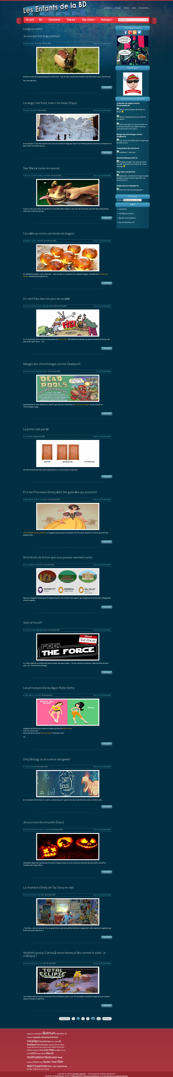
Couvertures (44, 1041)
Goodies (39, 176)
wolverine (62, 1066)
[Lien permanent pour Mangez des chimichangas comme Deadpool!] (67, 388)
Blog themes (59, 1076)
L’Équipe (118, 8)
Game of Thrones (58, 1047)
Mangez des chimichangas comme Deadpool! (51, 364)
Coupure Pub (29, 43)
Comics (27, 306)
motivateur (35, 1057)
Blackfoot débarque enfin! (126, 158)
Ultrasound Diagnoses (91, 1076)
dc (60, 1041)
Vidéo (32, 767)
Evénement (55, 20)
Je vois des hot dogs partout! (41, 36)
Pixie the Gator (45, 733)
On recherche (143, 8)
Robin (36, 1062)
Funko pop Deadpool (82, 404)
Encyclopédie (29, 565)
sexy (41, 1062)
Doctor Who (59, 1045)
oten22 (122, 117)
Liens (134, 8)
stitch (121, 124)
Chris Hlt (123, 190)
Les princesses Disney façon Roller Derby (49, 688)
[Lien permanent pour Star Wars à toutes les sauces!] (67, 192)
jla (55, 1050)
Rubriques (107, 20)
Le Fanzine (108, 8)
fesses (37, 1047)
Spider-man (50, 1061)
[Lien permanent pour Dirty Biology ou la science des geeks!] (67, 783)
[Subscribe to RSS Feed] (135, 34)
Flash (40, 1047)
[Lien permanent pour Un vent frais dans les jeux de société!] (67, 323)
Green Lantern (33, 1050)
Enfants (36, 499)
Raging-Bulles (46, 306)
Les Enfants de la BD (78, 1074)
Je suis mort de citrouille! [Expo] (43, 822)
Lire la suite (106, 87)
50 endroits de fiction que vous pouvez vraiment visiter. (58, 557)
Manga (39, 241)
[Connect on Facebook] (125, 34)
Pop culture (89, 20)
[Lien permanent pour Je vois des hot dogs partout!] (67, 60)
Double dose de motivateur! (127, 186)
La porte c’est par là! (36, 429)
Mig (121, 109)
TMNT (54, 1066)
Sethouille (123, 176)
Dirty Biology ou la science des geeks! (46, 759)
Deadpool (31, 1044)
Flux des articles (126, 213)
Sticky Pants (63, 339)
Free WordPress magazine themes (115, 1076)
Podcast (72, 20)
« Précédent (64, 1019)
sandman (123, 152)
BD (41, 20)
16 (99, 1019)
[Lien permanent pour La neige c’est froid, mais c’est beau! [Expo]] (67, 127)
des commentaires (127, 218)
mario (43, 1053)
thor (50, 1066)
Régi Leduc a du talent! (125, 172)
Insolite (36, 43)
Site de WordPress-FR (126, 222)
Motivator (51, 1057)
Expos (27, 110)
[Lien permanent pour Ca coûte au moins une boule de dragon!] (67, 257)
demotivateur (43, 1044)
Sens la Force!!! (32, 623)
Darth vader (54, 1042)
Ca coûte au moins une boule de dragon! (48, 233)
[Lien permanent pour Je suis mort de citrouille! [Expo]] (67, 846)
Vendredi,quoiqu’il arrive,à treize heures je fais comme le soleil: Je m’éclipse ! (64, 954)
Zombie (47, 1069)
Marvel (50, 1053)
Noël (60, 1057)
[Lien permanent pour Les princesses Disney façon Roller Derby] (67, 712)
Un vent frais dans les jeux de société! (46, 299)
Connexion (123, 209)
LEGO (33, 1053)
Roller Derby (67, 728)
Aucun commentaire (102, 43)
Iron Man (49, 1050)
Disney (51, 1045)
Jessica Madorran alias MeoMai (34, 533)
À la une (27, 176)
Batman (49, 1033)
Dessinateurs (29, 499)
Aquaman (30, 1034)
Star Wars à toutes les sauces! (41, 168)
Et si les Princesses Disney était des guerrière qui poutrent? (60, 492)
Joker (59, 1050)
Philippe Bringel (125, 162)
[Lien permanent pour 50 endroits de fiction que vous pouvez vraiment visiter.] (67, 581)
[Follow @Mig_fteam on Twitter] (139, 34)
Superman (40, 1066)
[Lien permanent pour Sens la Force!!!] (67, 646)
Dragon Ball (30, 1047)
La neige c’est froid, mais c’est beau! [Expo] (50, 103)
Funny (49, 1047)
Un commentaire (103, 371)
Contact (126, 8)
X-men (41, 1069)
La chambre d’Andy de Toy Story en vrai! (48, 887)
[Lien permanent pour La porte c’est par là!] (67, 453)
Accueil (30, 20)
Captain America (41, 1037)
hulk (42, 1050)
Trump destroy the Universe (127, 148)
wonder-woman (33, 1069)
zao (121, 140)
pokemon (30, 1062)
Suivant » (106, 1019)
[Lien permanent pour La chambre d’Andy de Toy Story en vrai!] (67, 911)
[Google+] (130, 34)
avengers (38, 1034)
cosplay (32, 1041)
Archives (120, 200)
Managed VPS (77, 1076)
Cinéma (33, 176)
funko (44, 1047)
